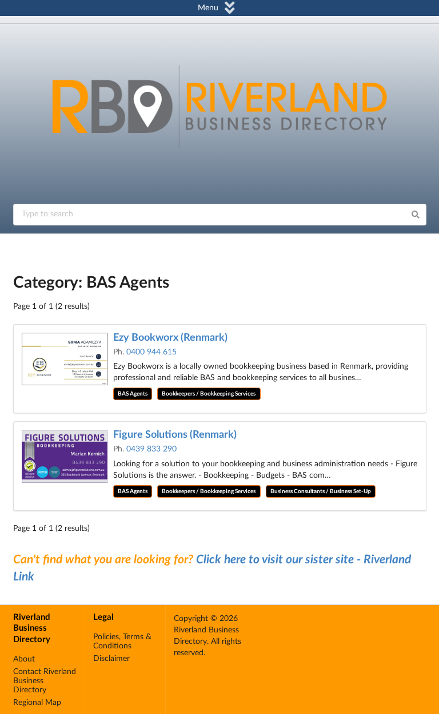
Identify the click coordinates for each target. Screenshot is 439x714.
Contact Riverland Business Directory (44, 681)
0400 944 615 (151, 352)
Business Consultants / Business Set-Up (320, 491)
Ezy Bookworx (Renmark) (170, 338)
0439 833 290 (151, 449)
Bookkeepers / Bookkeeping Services (209, 394)
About (24, 659)
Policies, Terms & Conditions (122, 641)
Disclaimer (111, 659)
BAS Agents (132, 394)
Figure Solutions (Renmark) (175, 435)
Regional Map (37, 703)
